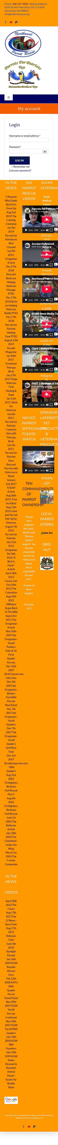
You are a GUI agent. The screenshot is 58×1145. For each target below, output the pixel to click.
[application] (38, 460)
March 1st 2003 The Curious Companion (11, 858)
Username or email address (24, 135)
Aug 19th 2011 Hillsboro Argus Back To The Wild (11, 604)
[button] (38, 460)
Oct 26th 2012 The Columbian (11, 588)
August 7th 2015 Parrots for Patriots (11, 532)
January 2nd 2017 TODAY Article (11, 485)
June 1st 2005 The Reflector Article (11, 823)
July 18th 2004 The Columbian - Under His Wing (11, 841)
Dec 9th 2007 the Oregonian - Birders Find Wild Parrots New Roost (11, 693)
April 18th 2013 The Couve (11, 904)
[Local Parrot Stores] (47, 532)
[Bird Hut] (47, 563)
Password (15, 146)
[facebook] (5, 22)
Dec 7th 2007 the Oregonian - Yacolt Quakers (11, 716)
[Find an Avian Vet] (47, 497)
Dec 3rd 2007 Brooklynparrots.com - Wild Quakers (11, 763)
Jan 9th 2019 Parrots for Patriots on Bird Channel (11, 237)
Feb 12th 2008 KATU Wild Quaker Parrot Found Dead (11, 988)
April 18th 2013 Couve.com (11, 577)
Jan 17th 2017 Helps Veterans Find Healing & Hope (11, 385)
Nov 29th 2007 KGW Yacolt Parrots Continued (11, 1009)
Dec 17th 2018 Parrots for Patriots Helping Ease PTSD (11, 326)
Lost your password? (20, 170)
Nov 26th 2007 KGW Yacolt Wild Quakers (11, 1027)
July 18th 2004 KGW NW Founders (11, 1042)
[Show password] (45, 151)
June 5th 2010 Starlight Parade (11, 949)
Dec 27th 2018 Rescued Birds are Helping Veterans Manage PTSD (11, 280)
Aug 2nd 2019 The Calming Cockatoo (11, 218)
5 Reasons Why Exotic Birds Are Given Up (11, 202)
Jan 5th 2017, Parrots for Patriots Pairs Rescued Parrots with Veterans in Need (11, 460)
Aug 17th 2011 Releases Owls (11, 934)
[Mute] (47, 230)
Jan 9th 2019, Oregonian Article (11, 256)
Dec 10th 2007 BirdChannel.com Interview (11, 672)
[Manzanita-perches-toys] (23, 61)
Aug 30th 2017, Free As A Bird (11, 499)
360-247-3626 (20, 4)
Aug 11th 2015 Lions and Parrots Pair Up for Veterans (11, 515)
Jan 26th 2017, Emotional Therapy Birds (11, 363)
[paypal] (16, 22)
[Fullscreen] (51, 230)
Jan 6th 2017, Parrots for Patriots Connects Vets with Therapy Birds (11, 428)
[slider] (36, 470)
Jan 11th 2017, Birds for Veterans (11, 404)
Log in (19, 160)
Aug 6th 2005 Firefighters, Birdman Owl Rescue (11, 806)
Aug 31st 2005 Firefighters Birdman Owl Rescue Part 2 (11, 784)
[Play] (26, 230)
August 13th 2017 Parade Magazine (11, 346)
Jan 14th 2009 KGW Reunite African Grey (11, 967)
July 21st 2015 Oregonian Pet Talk (11, 547)
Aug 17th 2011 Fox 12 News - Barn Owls (11, 918)
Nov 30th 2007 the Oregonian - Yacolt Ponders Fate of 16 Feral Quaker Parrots (11, 647)
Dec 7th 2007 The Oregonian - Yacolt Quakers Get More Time (11, 740)
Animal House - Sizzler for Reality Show (11, 1079)
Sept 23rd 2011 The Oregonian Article (11, 621)
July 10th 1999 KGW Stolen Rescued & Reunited (11, 1060)
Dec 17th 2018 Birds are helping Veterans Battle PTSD (11, 305)
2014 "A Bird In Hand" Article (11, 563)
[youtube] (11, 22)
